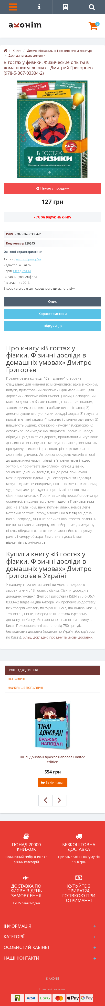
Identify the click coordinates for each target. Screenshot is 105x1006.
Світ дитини (22, 271)
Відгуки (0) (53, 326)
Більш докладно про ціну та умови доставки (57, 637)
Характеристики (53, 313)
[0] (93, 28)
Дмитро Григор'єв (27, 259)
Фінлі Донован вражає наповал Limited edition (52, 759)
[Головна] (5, 51)
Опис (52, 301)
